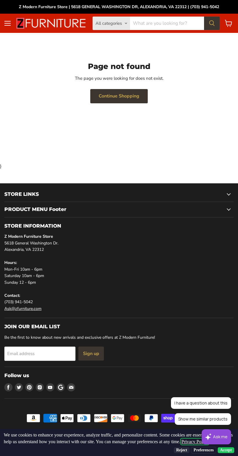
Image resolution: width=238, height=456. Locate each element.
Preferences (204, 450)
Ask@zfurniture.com (23, 308)
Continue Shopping (119, 96)
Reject (181, 450)
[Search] (212, 23)
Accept (226, 450)
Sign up (91, 353)
